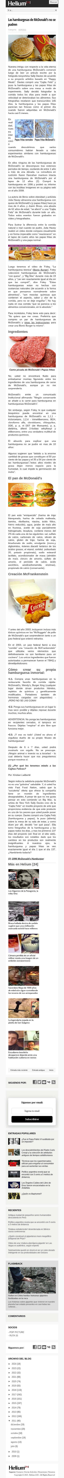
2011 (14, 1420)
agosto (14, 1442)
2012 (14, 1416)
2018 (14, 1390)
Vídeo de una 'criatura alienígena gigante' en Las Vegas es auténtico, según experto (30, 1244)
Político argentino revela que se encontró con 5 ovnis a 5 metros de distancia (37, 1174)
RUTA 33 (14, 1335)
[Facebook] (35, 1082)
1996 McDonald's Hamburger (28, 858)
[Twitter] (39, 1082)
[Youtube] (44, 1082)
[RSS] (54, 1082)
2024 (14, 1364)
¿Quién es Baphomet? (32, 1194)
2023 (14, 1368)
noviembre (16, 1429)
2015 (14, 1403)
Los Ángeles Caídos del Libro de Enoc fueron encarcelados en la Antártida (36, 1185)
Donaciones (42, 1472)
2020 (14, 1381)
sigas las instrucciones (36, 322)
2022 (14, 1372)
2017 (14, 1394)
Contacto (19, 1472)
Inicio (51, 1070)
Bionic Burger (40, 269)
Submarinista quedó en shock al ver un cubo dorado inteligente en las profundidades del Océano (31, 1251)
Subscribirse (32, 1119)
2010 (14, 1451)
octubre (15, 1433)
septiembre (16, 1437)
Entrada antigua (38, 1070)
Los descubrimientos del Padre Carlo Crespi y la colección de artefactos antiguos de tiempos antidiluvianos (38, 1152)
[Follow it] (49, 1082)
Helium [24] (34, 1475)
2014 (14, 1407)
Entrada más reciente (19, 1070)
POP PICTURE (17, 1332)
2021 (14, 1377)
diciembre (16, 1424)
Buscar (53, 2)
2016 (14, 1399)
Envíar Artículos (30, 1472)
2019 (14, 1385)
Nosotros (51, 1472)
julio (13, 1446)
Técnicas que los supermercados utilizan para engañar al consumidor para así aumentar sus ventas (38, 1163)
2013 (14, 1412)
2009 (14, 1456)
